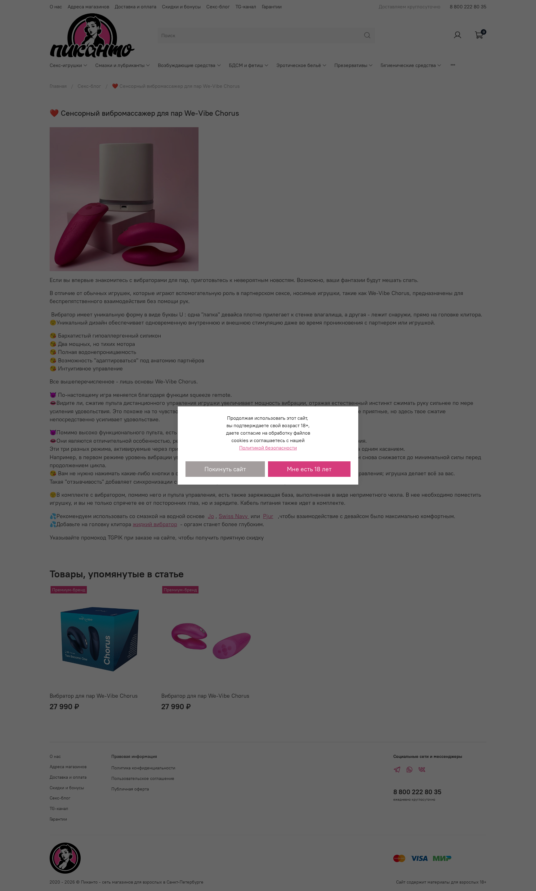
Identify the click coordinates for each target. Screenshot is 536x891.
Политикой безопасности (268, 448)
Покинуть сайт (225, 469)
